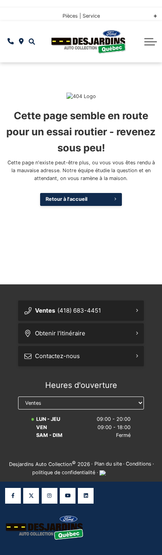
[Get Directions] (21, 41)
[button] (31, 41)
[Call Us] (11, 41)
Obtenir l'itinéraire (60, 333)
